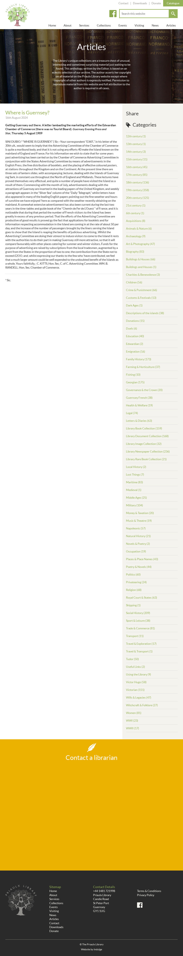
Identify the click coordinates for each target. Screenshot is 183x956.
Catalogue (173, 3)
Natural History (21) (138, 536)
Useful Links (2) (135, 666)
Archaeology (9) (135, 236)
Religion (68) (134, 589)
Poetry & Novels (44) (139, 566)
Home (52, 25)
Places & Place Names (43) (142, 559)
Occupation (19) (136, 551)
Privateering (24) (136, 582)
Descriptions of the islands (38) (145, 313)
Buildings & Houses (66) (140, 259)
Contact (123, 3)
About (67, 25)
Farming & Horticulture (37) (143, 366)
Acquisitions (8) (135, 220)
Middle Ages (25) (136, 497)
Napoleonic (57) (136, 528)
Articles (171, 25)
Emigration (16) (135, 351)
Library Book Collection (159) (144, 428)
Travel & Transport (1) (139, 651)
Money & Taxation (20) (140, 513)
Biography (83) (135, 251)
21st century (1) (135, 205)
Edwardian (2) (134, 343)
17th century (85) (136, 174)
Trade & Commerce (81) (140, 628)
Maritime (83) (134, 482)
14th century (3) (136, 151)
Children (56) (134, 282)
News (155, 25)
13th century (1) (136, 144)
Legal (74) (132, 413)
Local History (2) (136, 466)
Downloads (140, 3)
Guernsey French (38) (139, 397)
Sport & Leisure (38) (138, 620)
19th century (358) (137, 190)
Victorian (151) (135, 689)
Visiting (139, 25)
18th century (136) (137, 182)
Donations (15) (135, 320)
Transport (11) (135, 636)
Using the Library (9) (138, 674)
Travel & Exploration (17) (141, 643)
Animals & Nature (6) (139, 228)
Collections (104, 25)
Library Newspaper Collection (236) (148, 451)
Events (122, 25)
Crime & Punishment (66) (141, 290)
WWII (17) (132, 728)
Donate (156, 3)
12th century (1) (136, 136)
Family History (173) (138, 359)
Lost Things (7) (135, 474)
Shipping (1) (133, 605)
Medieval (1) (133, 489)
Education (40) (135, 336)
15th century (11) (136, 159)
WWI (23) (132, 720)
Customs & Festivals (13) (141, 297)
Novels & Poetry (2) (138, 543)
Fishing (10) (133, 374)
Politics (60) (133, 574)
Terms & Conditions (149, 891)
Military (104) (134, 505)
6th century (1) (135, 213)
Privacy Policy (145, 895)
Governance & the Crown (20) (144, 390)
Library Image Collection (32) (144, 443)
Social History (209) (138, 613)
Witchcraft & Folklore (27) (142, 705)
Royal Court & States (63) (141, 597)
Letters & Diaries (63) (139, 420)
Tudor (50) (132, 659)
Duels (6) (131, 328)
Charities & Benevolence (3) (143, 274)
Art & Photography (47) (140, 243)
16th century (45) (136, 167)
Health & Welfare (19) (139, 405)
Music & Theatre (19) (139, 520)
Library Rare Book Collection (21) (146, 459)
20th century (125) (137, 197)
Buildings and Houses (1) (141, 267)
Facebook (113, 13)
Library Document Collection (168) (147, 436)
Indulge (98, 949)
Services (84, 25)
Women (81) (133, 712)
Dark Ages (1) (134, 305)
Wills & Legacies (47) (138, 697)
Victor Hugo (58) (136, 682)
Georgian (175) (135, 382)
